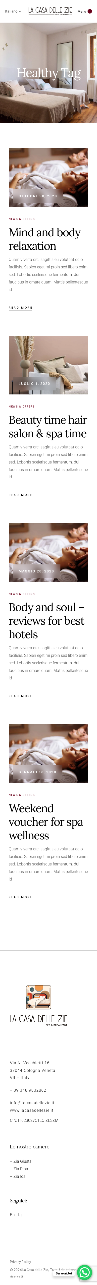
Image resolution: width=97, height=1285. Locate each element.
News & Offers (22, 219)
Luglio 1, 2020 (34, 384)
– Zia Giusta (21, 1161)
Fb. (13, 1214)
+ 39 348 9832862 (28, 1090)
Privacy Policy (20, 1261)
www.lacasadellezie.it (31, 1110)
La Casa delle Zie (35, 1269)
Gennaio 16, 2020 (37, 772)
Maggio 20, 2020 (36, 571)
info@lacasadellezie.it (32, 1102)
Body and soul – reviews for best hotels (46, 620)
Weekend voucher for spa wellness (46, 821)
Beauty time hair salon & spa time (48, 426)
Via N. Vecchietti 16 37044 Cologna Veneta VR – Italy (32, 1070)
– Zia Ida (18, 1176)
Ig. (20, 1214)
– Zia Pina (19, 1168)
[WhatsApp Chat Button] (84, 1272)
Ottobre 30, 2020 (38, 196)
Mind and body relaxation (45, 239)
